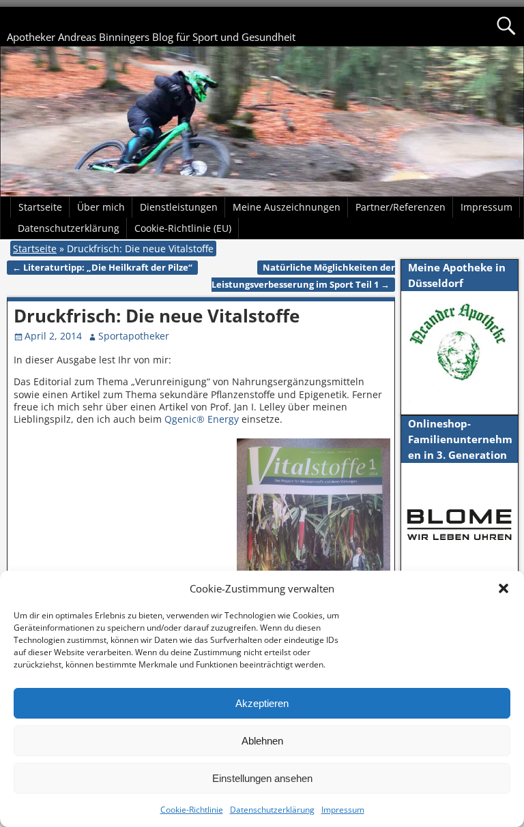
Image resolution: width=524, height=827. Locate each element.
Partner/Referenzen (400, 206)
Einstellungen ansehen (262, 778)
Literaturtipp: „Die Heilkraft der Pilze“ (102, 267)
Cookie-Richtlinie (191, 809)
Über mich (101, 206)
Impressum (342, 809)
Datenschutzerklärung (272, 809)
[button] (503, 588)
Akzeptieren (262, 703)
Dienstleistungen (179, 206)
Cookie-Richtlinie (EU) (182, 228)
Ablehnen (262, 741)
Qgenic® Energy (203, 418)
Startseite (40, 206)
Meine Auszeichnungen (286, 206)
